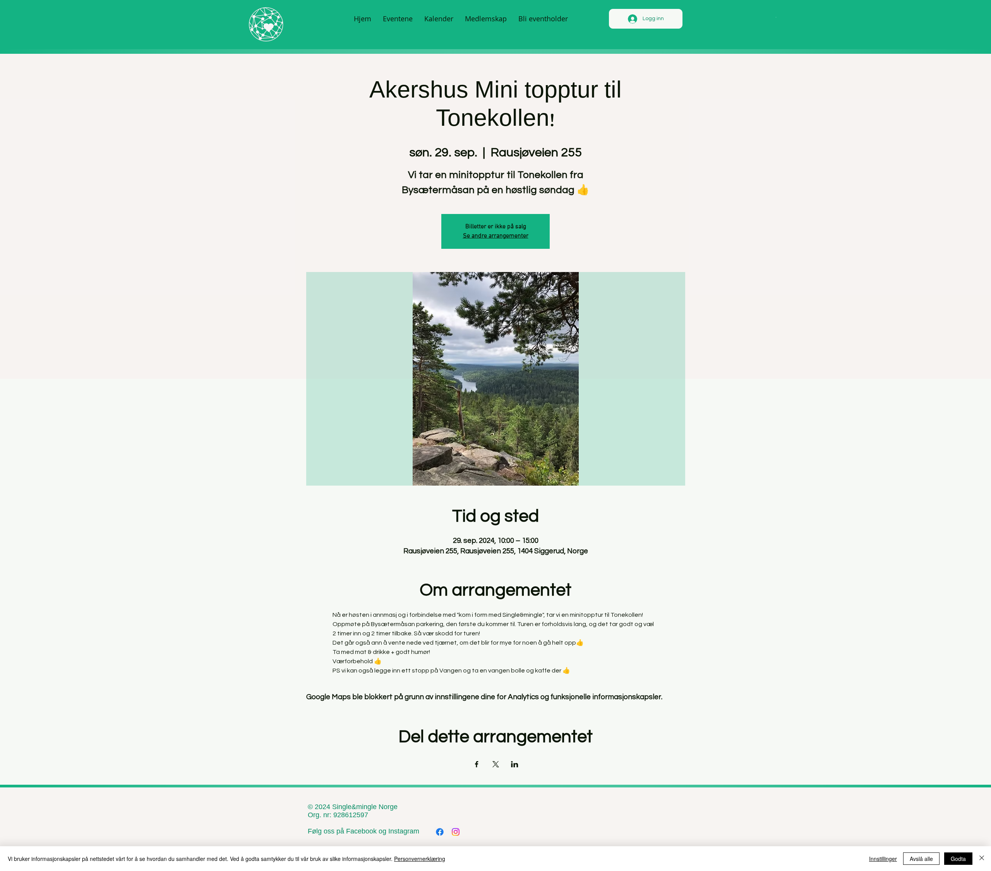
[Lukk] (981, 858)
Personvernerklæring (419, 858)
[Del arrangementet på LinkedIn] (514, 764)
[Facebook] (440, 832)
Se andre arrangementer (495, 236)
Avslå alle (921, 858)
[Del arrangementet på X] (495, 764)
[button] (776, 16)
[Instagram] (456, 832)
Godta (958, 858)
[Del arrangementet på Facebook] (476, 764)
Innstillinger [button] (883, 858)
